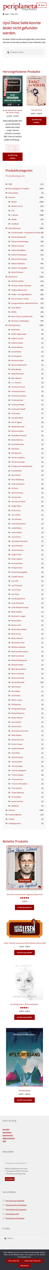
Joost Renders (17, 545)
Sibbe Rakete (16, 735)
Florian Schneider (18, 462)
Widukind (14, 806)
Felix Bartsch (16, 453)
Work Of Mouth (17, 272)
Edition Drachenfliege (19, 241)
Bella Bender (16, 369)
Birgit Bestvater (17, 374)
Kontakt (6, 1129)
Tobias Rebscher (17, 792)
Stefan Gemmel (17, 740)
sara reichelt (16, 722)
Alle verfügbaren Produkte (18, 188)
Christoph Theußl (18, 409)
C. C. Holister (16, 382)
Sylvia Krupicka (17, 757)
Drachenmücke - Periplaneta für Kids (25, 232)
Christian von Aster (18, 396)
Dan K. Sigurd (16, 422)
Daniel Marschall (17, 426)
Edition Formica (17, 246)
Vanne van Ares (17, 801)
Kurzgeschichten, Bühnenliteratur (24, 303)
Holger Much (16, 506)
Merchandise (13, 193)
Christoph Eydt (17, 400)
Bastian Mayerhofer (19, 365)
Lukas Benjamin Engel (20, 607)
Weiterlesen (24, 1266)
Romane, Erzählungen (20, 321)
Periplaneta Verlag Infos (16, 1173)
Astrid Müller (16, 351)
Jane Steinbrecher (18, 523)
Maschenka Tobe (17, 642)
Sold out (11, 810)
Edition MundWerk (18, 250)
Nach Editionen (14, 228)
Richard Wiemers (17, 713)
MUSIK (14, 312)
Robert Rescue (17, 717)
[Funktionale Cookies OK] (46, 1260)
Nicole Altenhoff (17, 682)
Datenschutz (8, 1135)
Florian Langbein (18, 457)
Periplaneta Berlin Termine (17, 1171)
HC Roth (14, 488)
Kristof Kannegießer (19, 572)
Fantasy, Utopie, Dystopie (21, 285)
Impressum (7, 1132)
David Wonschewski (18, 435)
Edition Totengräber (19, 268)
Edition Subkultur (10, 145)
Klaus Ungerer (16, 559)
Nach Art (11, 197)
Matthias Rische (17, 656)
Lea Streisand (16, 585)
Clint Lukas (15, 413)
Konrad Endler (17, 563)
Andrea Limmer (17, 338)
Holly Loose (16, 510)
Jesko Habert (16, 532)
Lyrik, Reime (16, 307)
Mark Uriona (16, 634)
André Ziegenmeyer (19, 334)
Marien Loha (16, 625)
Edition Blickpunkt (18, 237)
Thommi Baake (17, 775)
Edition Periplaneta (19, 255)
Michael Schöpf (17, 665)
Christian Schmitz (18, 391)
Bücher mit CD (17, 206)
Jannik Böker (16, 528)
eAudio (14, 219)
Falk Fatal (15, 449)
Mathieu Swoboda (18, 647)
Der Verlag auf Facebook (15, 1201)
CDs (12, 210)
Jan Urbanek (16, 519)
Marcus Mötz (16, 620)
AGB (4, 1141)
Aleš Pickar (15, 329)
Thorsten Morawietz (19, 784)
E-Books (14, 215)
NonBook (15, 224)
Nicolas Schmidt (17, 678)
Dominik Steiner (17, 444)
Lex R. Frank (16, 590)
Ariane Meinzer (17, 347)
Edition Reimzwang (19, 259)
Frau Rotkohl (16, 471)
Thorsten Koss (17, 779)
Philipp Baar (16, 704)
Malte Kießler (16, 612)
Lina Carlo (15, 594)
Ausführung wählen (12, 156)
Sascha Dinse (16, 726)
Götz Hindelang (17, 479)
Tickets (11, 819)
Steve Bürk (15, 753)
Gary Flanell (16, 475)
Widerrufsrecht (9, 1138)
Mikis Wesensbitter (18, 669)
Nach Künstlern (14, 325)
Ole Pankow (16, 695)
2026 (10, 184)
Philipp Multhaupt (18, 709)
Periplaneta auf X (12, 1214)
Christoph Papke (17, 404)
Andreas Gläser (17, 343)
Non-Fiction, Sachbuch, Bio (21, 316)
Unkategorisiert (14, 823)
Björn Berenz (16, 378)
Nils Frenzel (16, 687)
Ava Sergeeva (16, 356)
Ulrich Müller (16, 797)
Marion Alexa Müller (19, 629)
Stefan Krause (16, 744)
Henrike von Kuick (18, 501)
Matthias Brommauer (19, 651)
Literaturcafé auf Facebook (16, 1205)
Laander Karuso (17, 576)
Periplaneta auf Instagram (16, 1209)
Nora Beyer (15, 691)
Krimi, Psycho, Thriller (20, 299)
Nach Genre (12, 277)
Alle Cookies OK (13, 1261)
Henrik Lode (16, 497)
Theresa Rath (16, 762)
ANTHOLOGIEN (17, 281)
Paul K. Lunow (16, 700)
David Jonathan (17, 431)
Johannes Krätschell (19, 541)
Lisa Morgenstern (18, 598)
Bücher (14, 202)
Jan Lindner (16, 515)
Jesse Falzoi (16, 537)
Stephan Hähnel (17, 748)
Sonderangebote (15, 814)
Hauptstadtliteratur (19, 290)
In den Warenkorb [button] (25, 907)
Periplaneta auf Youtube (15, 1218)
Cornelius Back (17, 418)
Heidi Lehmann (17, 493)
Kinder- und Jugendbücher (21, 294)
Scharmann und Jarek (19, 731)
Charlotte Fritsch (18, 387)
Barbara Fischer (17, 360)
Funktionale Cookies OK (32, 1261)
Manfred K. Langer (18, 616)
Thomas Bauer (17, 766)
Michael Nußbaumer (19, 660)
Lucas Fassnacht (17, 603)
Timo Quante (16, 788)
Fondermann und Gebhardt (21, 466)
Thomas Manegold (18, 770)
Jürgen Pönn (16, 554)
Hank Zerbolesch (18, 484)
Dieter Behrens (17, 440)
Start (7, 14)
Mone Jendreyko (17, 673)
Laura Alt (14, 581)
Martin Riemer (17, 638)
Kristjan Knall (16, 568)
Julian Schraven (17, 550)
